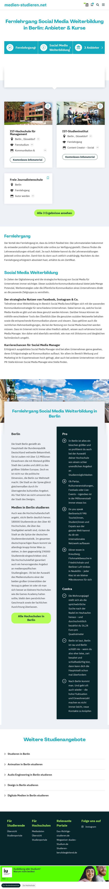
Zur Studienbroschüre (11, 885)
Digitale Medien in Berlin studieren (28, 795)
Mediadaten (38, 831)
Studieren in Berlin (19, 753)
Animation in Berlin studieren (25, 764)
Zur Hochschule (29, 885)
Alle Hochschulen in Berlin (31, 618)
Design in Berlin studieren (23, 785)
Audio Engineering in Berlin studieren (30, 774)
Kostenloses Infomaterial (27, 159)
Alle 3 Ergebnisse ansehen (54, 213)
